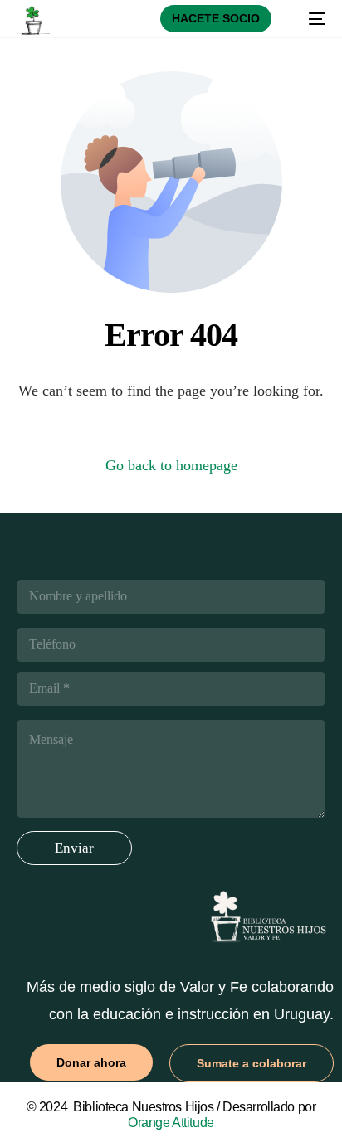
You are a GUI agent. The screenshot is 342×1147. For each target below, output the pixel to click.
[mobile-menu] (308, 18)
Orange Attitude (171, 1122)
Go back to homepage (171, 465)
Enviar (74, 848)
